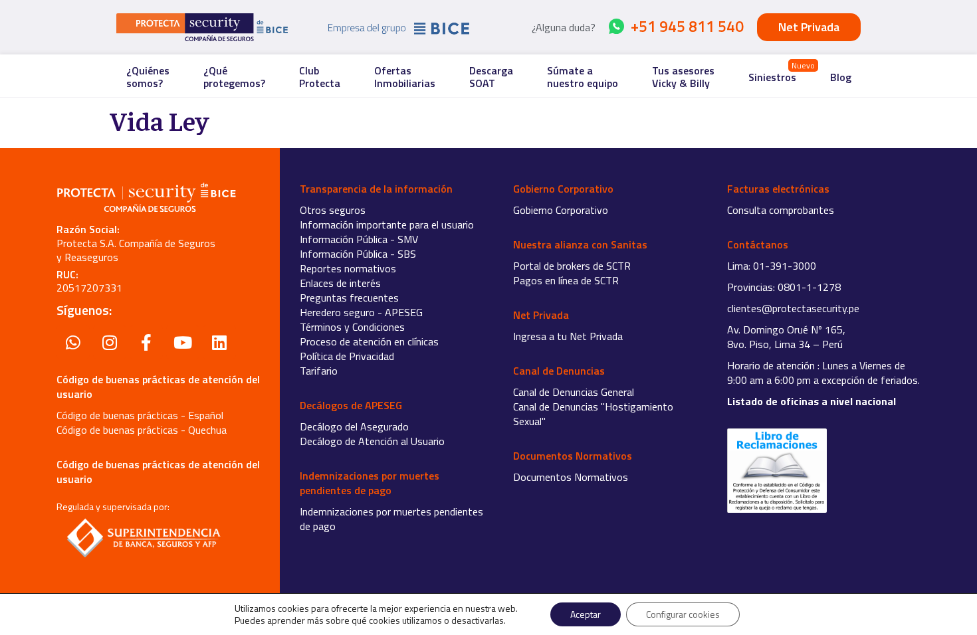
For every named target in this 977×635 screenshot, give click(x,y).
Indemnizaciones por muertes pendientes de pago (391, 518)
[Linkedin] (219, 342)
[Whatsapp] (73, 342)
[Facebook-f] (146, 342)
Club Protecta (319, 77)
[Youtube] (182, 342)
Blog (840, 77)
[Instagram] (109, 342)
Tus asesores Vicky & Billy (683, 77)
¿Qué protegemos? (234, 77)
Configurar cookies (683, 614)
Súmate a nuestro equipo (582, 77)
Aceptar (585, 614)
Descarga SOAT (491, 77)
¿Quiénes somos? (147, 77)
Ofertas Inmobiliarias (404, 77)
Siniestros (772, 77)
